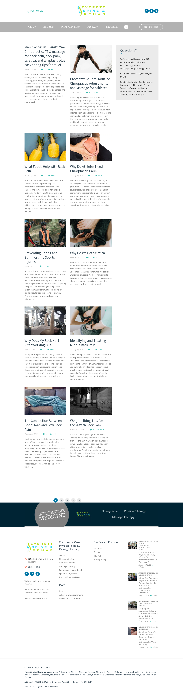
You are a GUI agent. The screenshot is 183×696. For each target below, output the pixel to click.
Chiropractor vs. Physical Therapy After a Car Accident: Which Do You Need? (148, 557)
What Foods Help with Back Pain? (45, 168)
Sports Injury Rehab (68, 573)
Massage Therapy (67, 566)
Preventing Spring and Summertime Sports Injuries (41, 257)
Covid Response (51, 686)
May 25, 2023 (29, 266)
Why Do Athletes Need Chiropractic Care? (86, 168)
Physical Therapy (67, 562)
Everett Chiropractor (144, 544)
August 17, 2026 (145, 565)
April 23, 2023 (75, 257)
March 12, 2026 (30, 69)
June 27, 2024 (75, 92)
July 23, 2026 (144, 621)
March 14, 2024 (30, 175)
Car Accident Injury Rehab (71, 570)
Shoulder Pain (144, 629)
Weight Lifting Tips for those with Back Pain (86, 422)
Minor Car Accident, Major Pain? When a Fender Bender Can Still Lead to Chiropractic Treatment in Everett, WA (148, 585)
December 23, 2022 (77, 429)
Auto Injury (143, 573)
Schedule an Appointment (71, 594)
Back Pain (150, 573)
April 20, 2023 (30, 349)
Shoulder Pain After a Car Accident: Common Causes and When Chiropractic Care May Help (148, 638)
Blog (61, 591)
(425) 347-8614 (34, 567)
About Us (98, 548)
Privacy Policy (100, 559)
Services (62, 555)
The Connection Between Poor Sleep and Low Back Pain (43, 425)
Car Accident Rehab (145, 541)
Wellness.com (31, 598)
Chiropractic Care (67, 559)
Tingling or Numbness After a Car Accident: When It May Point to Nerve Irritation (148, 613)
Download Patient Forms (70, 598)
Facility (97, 552)
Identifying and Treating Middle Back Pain (88, 342)
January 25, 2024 (76, 175)
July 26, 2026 (144, 595)
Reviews (97, 555)
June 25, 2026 (144, 647)
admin (141, 567)
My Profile (42, 598)
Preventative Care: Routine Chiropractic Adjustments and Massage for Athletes (90, 83)
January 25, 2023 (76, 349)
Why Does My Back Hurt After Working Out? (42, 342)
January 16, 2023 (31, 434)
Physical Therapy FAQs (69, 577)
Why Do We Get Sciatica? (88, 253)
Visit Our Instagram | (34, 686)
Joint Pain (142, 606)
